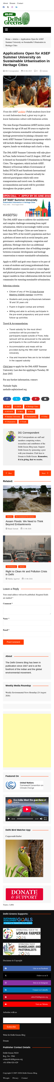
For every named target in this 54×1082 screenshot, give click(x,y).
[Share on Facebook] (7, 399)
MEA (21, 411)
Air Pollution (11, 566)
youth (24, 421)
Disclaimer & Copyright (12, 960)
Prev (10, 473)
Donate (12, 3)
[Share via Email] (45, 399)
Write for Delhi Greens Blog (14, 1035)
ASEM (18, 406)
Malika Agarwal (13, 579)
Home (8, 39)
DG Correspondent (12, 71)
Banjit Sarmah (13, 528)
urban (45, 416)
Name (6, 618)
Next (43, 473)
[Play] (9, 818)
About (5, 3)
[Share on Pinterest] (36, 399)
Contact (20, 3)
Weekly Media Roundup (18, 685)
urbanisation (10, 421)
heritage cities (33, 406)
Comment (8, 603)
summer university (13, 416)
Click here (8, 366)
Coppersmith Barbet (13, 836)
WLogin (6, 1078)
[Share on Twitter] (17, 399)
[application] (27, 809)
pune (31, 411)
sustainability (32, 416)
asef (8, 406)
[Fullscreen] (45, 818)
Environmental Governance (25, 516)
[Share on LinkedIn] (26, 399)
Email (6, 630)
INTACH (9, 411)
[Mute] (41, 818)
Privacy (15, 1078)
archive (21, 111)
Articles (15, 39)
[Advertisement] (27, 740)
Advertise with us (10, 1012)
